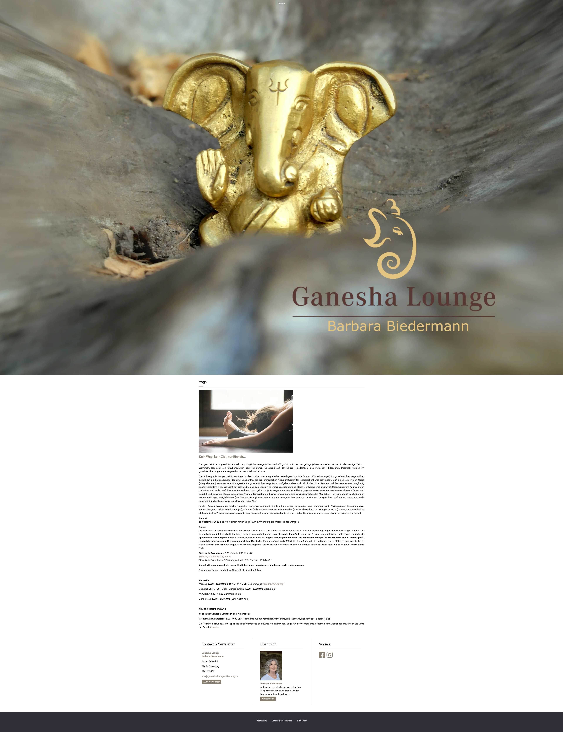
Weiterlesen (268, 698)
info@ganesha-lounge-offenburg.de (220, 676)
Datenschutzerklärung (282, 721)
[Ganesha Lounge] (281, 187)
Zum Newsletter (211, 681)
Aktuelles (214, 627)
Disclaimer (302, 721)
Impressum (261, 721)
